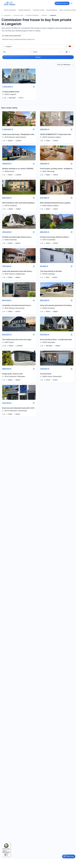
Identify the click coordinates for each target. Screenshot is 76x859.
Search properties (10, 10)
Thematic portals (38, 10)
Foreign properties (24, 10)
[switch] (6, 855)
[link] (18, 84)
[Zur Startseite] (10, 3)
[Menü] (9, 843)
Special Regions (52, 10)
